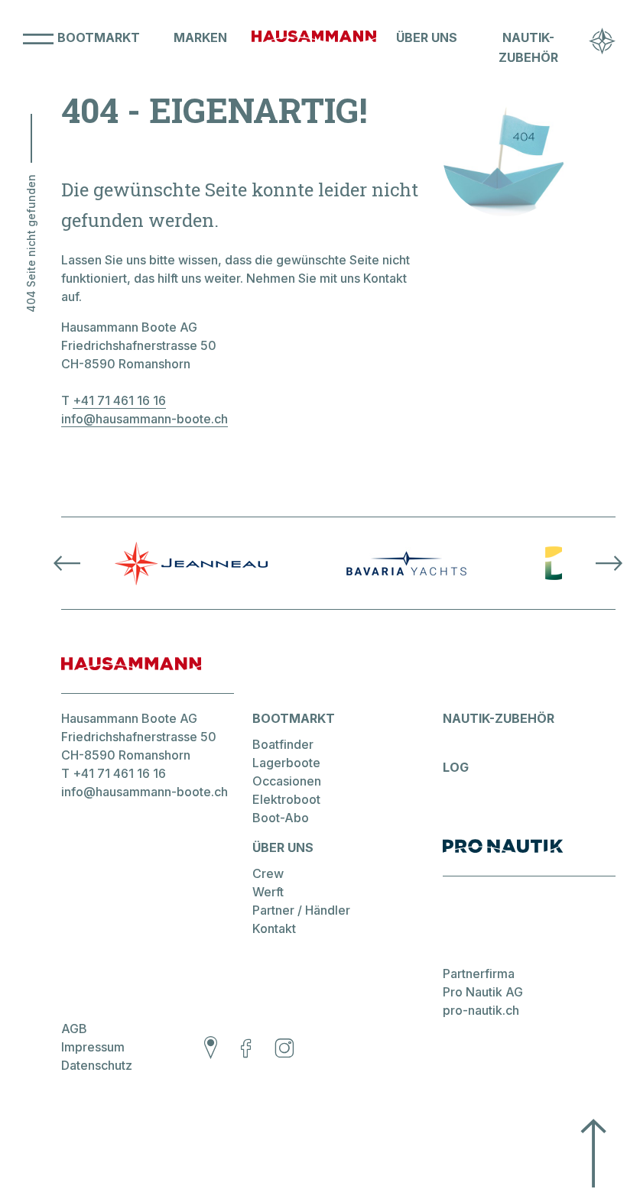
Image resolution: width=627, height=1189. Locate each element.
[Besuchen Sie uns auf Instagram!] (284, 1050)
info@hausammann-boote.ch (144, 418)
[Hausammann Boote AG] (314, 47)
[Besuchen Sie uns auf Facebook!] (246, 1050)
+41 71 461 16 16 (119, 400)
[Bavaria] (406, 563)
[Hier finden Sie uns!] (210, 1050)
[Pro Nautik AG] (529, 857)
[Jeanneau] (191, 563)
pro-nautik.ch (481, 1010)
